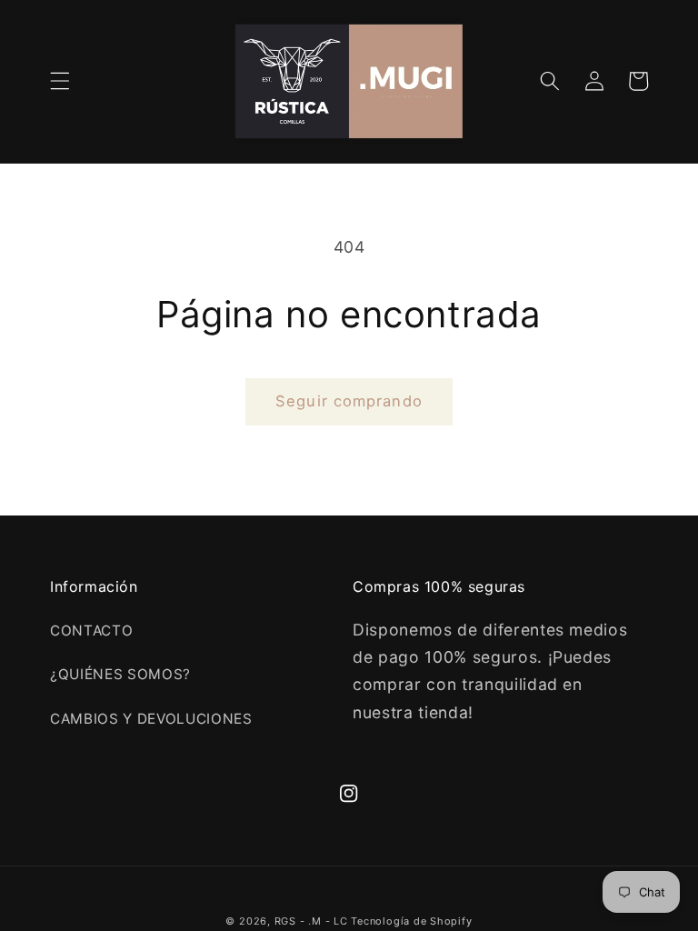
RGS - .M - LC (313, 921)
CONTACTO (91, 630)
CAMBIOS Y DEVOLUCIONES (151, 718)
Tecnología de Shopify (411, 921)
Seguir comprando (349, 401)
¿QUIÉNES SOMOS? (120, 674)
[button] (60, 81)
